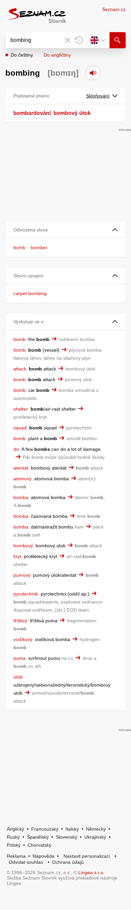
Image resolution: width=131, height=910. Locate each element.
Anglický (15, 829)
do (16, 449)
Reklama (16, 856)
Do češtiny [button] (22, 55)
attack (19, 368)
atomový (22, 478)
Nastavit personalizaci (86, 856)
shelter (20, 409)
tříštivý (20, 620)
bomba (20, 497)
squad (20, 427)
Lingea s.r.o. (91, 872)
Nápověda (43, 856)
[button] (65, 230)
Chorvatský (39, 845)
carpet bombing (30, 293)
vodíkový (22, 639)
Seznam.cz (114, 9)
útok (85, 113)
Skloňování (98, 95)
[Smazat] (67, 40)
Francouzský (44, 829)
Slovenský (66, 837)
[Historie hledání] (79, 40)
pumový (21, 575)
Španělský (38, 837)
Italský (72, 829)
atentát (20, 468)
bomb (19, 247)
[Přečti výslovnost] (93, 73)
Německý (96, 829)
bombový (65, 113)
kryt (17, 556)
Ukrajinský (95, 837)
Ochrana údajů (68, 862)
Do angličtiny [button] (57, 55)
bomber (39, 247)
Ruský (13, 837)
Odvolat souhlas (26, 862)
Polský (13, 845)
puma (19, 658)
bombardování (32, 113)
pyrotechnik (25, 594)
